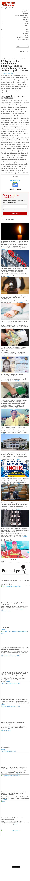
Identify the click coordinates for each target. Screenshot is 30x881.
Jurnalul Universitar (23, 37)
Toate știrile (25, 11)
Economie (26, 19)
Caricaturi (26, 33)
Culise (27, 35)
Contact (6, 877)
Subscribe (15, 213)
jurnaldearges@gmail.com (13, 840)
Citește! (3, 249)
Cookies (24, 877)
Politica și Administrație (21, 15)
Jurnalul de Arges (8, 73)
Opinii (27, 21)
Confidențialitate (15, 877)
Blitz (27, 31)
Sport (27, 25)
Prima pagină (25, 10)
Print (27, 29)
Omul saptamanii (23, 39)
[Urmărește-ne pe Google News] (15, 186)
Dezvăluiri (25, 17)
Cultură (26, 23)
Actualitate (25, 13)
